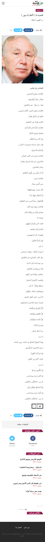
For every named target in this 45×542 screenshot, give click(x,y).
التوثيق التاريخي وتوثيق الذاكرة (30, 459)
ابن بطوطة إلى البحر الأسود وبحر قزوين (27, 483)
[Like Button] (40, 406)
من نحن (27, 527)
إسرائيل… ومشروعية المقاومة (30, 467)
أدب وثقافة (39, 10)
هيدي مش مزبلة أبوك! (33, 491)
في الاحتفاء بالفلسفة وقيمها (31, 475)
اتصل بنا (19, 527)
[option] (22, 476)
